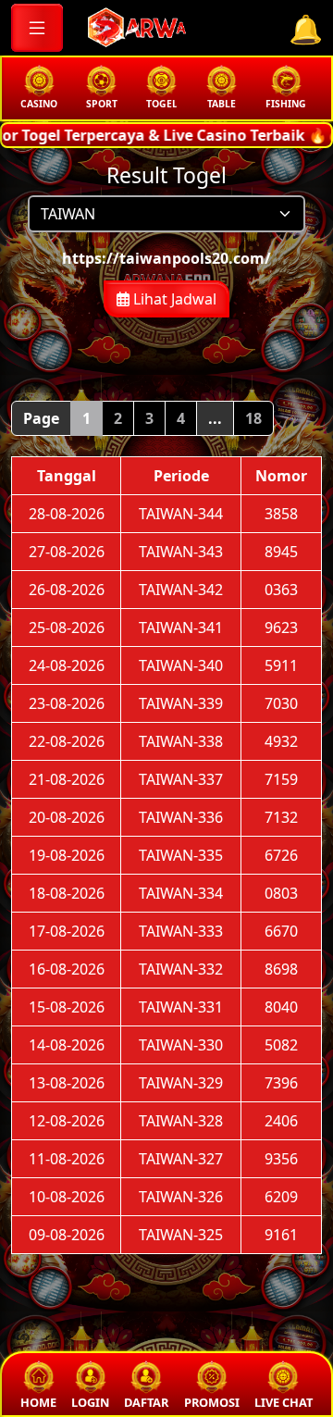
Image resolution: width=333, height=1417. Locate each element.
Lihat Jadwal (173, 299)
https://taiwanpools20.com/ (166, 258)
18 (253, 418)
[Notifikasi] (305, 29)
